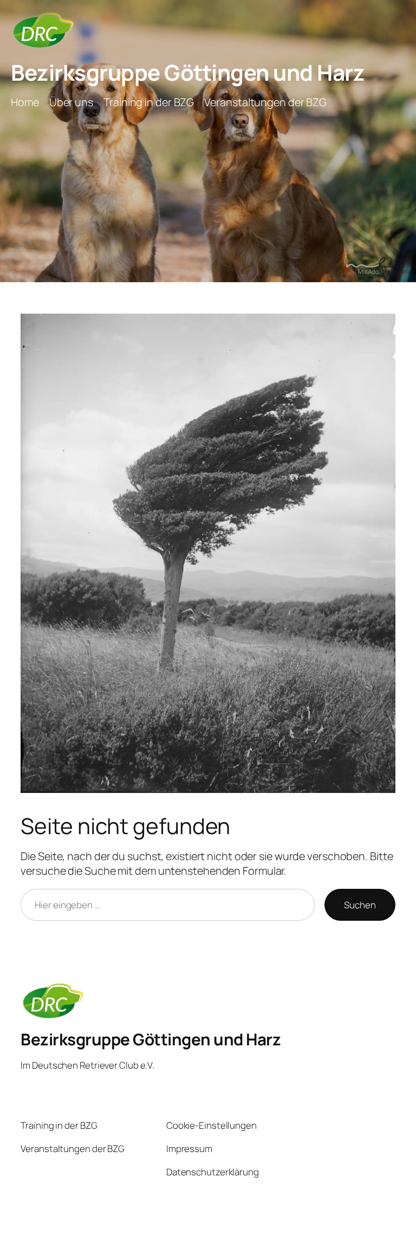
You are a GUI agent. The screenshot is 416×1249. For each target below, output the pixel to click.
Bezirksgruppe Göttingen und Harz (188, 72)
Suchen (359, 905)
